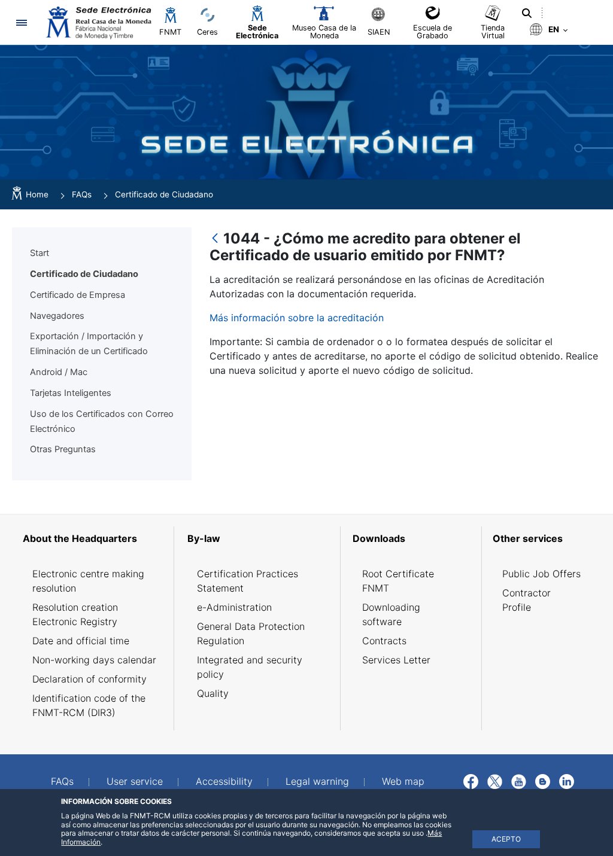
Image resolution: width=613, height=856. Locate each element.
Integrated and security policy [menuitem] (249, 667)
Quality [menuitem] (213, 693)
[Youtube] (518, 781)
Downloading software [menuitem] (391, 614)
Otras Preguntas (63, 449)
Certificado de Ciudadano (84, 274)
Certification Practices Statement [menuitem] (247, 581)
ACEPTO (506, 838)
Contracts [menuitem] (384, 641)
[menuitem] (94, 538)
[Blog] (542, 781)
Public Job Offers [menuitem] (541, 574)
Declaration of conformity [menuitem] (89, 679)
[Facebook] (470, 781)
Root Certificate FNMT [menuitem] (398, 581)
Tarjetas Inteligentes (70, 393)
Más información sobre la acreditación (297, 318)
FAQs (62, 781)
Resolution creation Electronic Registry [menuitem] (75, 614)
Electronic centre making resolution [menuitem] (88, 581)
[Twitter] (494, 781)
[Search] (527, 13)
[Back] (215, 238)
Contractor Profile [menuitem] (526, 600)
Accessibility (224, 781)
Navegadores (57, 315)
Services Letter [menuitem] (396, 660)
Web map (403, 781)
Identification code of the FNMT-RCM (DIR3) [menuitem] (88, 705)
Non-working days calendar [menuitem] (94, 660)
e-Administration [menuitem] (234, 607)
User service (135, 781)
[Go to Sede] (97, 22)
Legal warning (317, 781)
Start (39, 253)
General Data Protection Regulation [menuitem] (251, 633)
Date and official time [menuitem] (80, 641)
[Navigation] (21, 22)
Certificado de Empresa (77, 295)
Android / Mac (58, 372)
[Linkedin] (566, 781)
